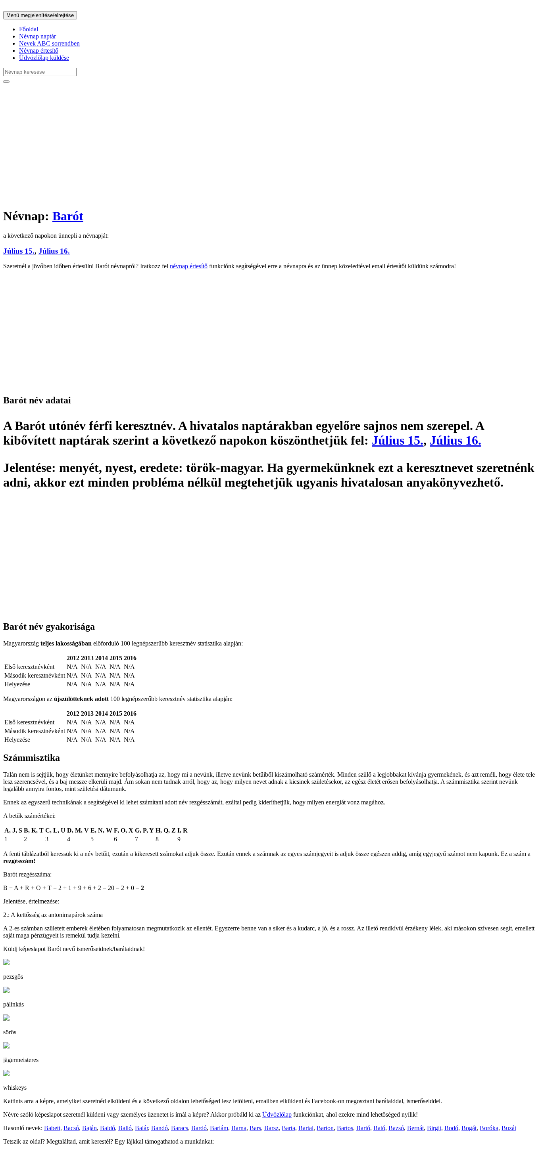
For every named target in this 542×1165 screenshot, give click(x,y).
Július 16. (54, 251)
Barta (288, 1128)
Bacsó (71, 1128)
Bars (255, 1128)
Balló (125, 1128)
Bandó (159, 1128)
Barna (238, 1128)
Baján (89, 1128)
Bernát (415, 1128)
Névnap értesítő (38, 50)
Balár (141, 1128)
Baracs (179, 1128)
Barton (325, 1128)
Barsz (271, 1128)
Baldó (107, 1128)
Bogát (469, 1128)
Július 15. (19, 251)
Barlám (219, 1128)
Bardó (199, 1128)
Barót (67, 216)
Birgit (434, 1128)
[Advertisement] (241, 145)
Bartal (305, 1128)
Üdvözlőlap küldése (44, 57)
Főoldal (28, 29)
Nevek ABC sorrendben (49, 43)
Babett (52, 1128)
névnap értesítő (189, 266)
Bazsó (396, 1128)
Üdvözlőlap (277, 1114)
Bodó (451, 1128)
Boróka (489, 1128)
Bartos (345, 1128)
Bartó (363, 1128)
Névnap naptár (37, 36)
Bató (379, 1128)
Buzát (509, 1128)
